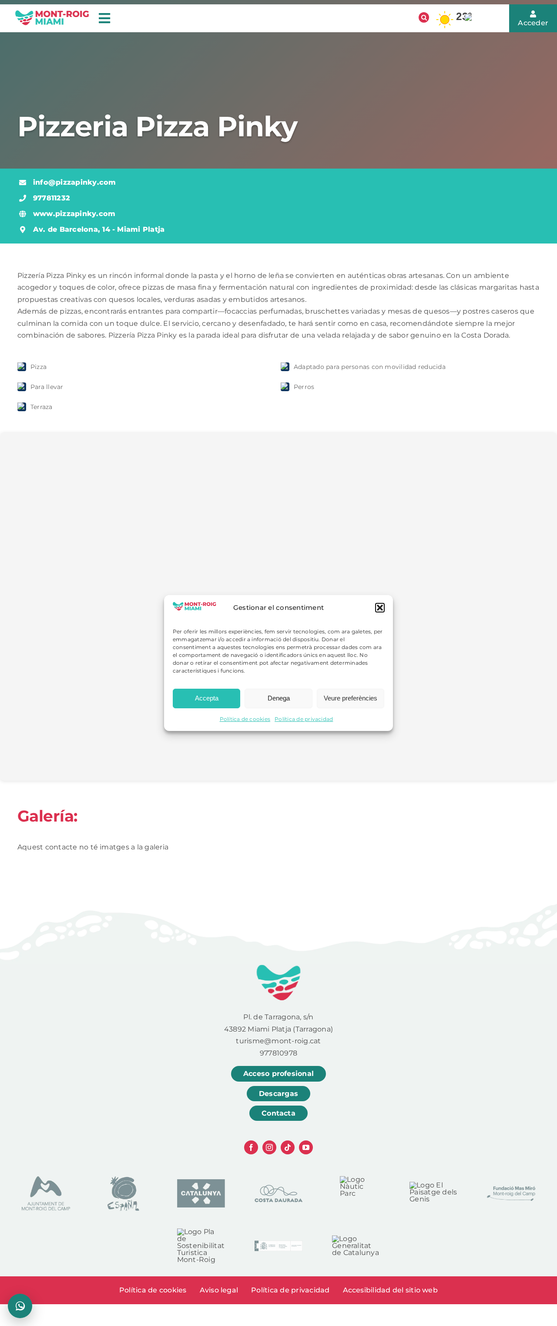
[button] (380, 607)
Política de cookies (245, 719)
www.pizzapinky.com (74, 214)
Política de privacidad (304, 719)
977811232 (51, 198)
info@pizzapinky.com (74, 182)
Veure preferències (350, 698)
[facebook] (251, 1147)
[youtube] (306, 1147)
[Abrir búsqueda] (424, 17)
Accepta (206, 698)
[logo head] (52, 13)
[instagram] (269, 1147)
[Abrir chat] (20, 1306)
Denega (279, 698)
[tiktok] (288, 1147)
